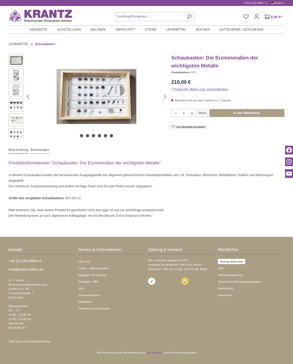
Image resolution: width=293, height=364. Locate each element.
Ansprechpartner (88, 295)
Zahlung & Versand (165, 249)
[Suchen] (189, 16)
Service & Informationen (99, 249)
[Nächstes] (165, 96)
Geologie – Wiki (88, 281)
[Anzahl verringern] (175, 113)
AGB (221, 268)
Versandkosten (154, 352)
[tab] (18, 150)
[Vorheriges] (28, 96)
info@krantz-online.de (26, 269)
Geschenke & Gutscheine (94, 308)
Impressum (225, 295)
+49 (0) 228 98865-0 (25, 261)
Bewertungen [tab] (39, 149)
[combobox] (149, 16)
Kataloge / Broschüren (92, 275)
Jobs (81, 288)
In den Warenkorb (247, 113)
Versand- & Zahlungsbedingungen (239, 281)
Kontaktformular (40, 341)
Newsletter (85, 301)
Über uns (84, 261)
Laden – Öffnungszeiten (93, 268)
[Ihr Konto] (256, 16)
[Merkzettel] (246, 16)
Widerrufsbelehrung (230, 275)
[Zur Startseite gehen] (38, 15)
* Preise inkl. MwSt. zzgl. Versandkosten (199, 89)
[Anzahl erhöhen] (192, 113)
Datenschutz (226, 288)
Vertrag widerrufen (231, 261)
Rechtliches (228, 249)
